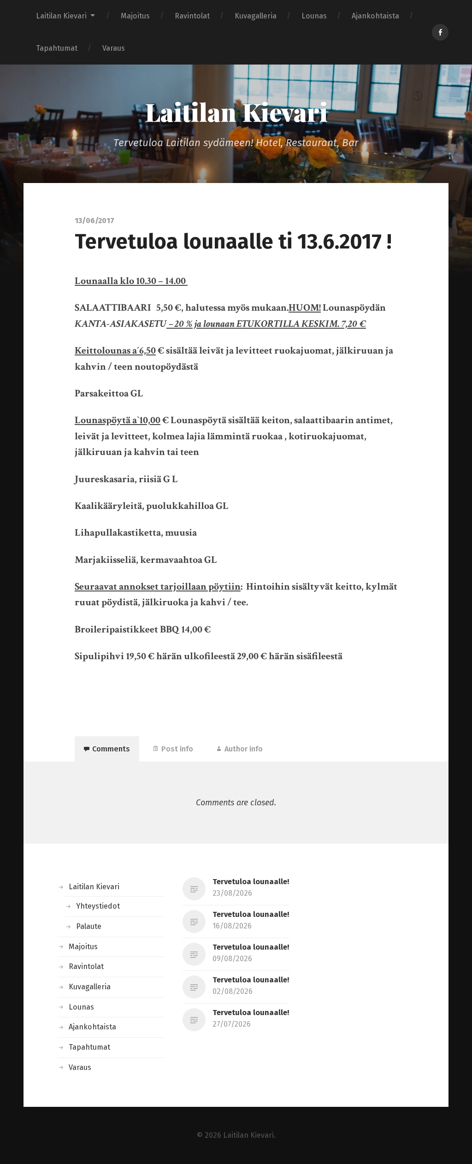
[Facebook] (440, 32)
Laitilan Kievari (61, 16)
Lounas (314, 16)
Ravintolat (192, 16)
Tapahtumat (56, 48)
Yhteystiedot (98, 906)
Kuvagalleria (256, 16)
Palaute (88, 926)
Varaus (113, 48)
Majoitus (135, 16)
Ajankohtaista (375, 16)
